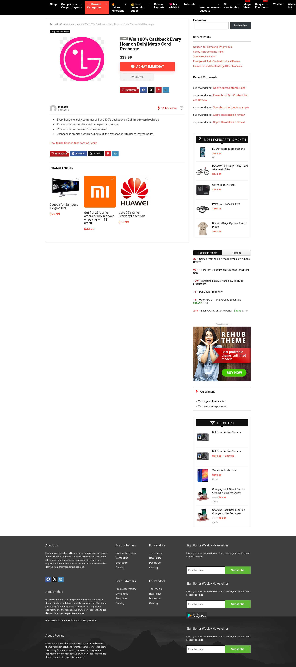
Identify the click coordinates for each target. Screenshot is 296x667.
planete (63, 106)
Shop (53, 4)
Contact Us (122, 558)
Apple (215, 502)
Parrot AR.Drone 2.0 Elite (226, 203)
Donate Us (155, 562)
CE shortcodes (231, 6)
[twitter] (54, 579)
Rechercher (199, 20)
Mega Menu (247, 5)
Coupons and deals (71, 24)
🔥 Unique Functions (118, 7)
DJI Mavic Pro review (211, 291)
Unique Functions (261, 5)
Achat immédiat (149, 67)
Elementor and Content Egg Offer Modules (217, 66)
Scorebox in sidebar (204, 56)
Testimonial (155, 553)
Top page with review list (211, 401)
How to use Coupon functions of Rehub (73, 143)
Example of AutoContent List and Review (216, 61)
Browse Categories (94, 6)
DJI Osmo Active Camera (226, 432)
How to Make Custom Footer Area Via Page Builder (71, 620)
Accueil (54, 24)
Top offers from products (212, 406)
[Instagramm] (61, 579)
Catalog (120, 567)
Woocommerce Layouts (209, 9)
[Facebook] (48, 579)
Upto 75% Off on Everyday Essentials (132, 214)
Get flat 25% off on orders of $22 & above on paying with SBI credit (99, 218)
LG (213, 158)
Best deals (122, 562)
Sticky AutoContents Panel (208, 51)
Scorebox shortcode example (231, 107)
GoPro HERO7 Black (223, 184)
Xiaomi (215, 479)
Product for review (126, 553)
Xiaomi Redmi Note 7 (224, 470)
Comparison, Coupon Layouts (71, 6)
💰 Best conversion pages (138, 7)
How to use (155, 558)
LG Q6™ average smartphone (228, 148)
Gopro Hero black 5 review (229, 114)
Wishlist (278, 4)
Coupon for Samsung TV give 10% (64, 206)
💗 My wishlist (174, 6)
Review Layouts (159, 6)
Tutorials (189, 4)
